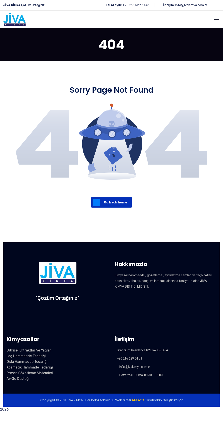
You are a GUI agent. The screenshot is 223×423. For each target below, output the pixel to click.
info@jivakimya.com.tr (191, 5)
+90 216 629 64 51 (136, 5)
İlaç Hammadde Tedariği (26, 356)
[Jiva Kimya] (14, 19)
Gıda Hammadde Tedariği (27, 362)
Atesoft (138, 400)
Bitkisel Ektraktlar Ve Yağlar (29, 350)
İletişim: (169, 5)
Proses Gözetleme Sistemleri (30, 373)
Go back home (115, 202)
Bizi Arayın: (113, 5)
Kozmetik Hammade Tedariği (30, 367)
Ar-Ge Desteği (18, 379)
